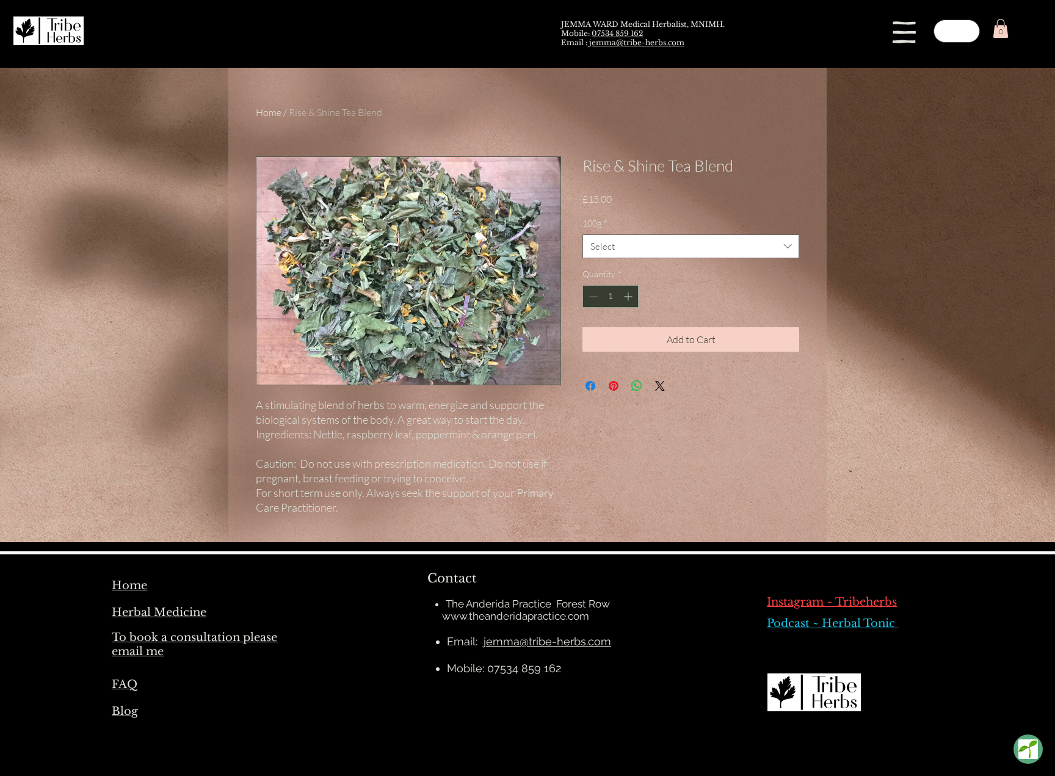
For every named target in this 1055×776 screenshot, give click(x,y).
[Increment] (629, 296)
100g (594, 223)
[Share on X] (660, 386)
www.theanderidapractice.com (515, 616)
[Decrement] (592, 296)
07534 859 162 (617, 33)
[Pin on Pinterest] (613, 386)
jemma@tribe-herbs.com (636, 42)
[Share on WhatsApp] (636, 386)
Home (268, 112)
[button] (904, 32)
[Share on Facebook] (590, 386)
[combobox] (690, 246)
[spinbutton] (611, 296)
